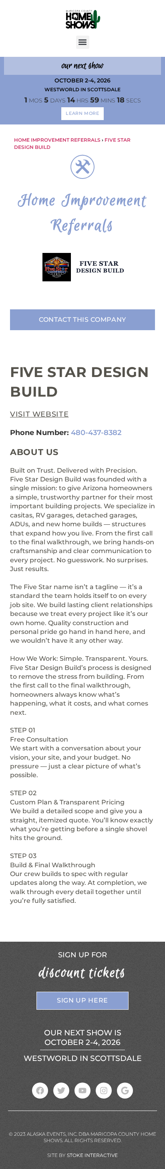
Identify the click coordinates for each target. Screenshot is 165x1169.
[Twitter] (61, 1091)
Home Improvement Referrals (57, 140)
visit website (39, 414)
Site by (82, 1155)
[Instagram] (104, 1091)
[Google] (125, 1091)
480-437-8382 (96, 432)
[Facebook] (40, 1091)
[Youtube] (82, 1091)
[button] (82, 42)
